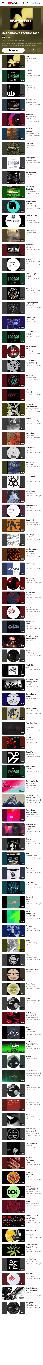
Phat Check (29, 641)
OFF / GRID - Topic (31, 595)
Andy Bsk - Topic (31, 102)
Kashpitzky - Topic (31, 566)
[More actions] (39, 50)
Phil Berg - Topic (31, 1162)
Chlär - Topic (29, 508)
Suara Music (30, 785)
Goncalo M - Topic (31, 856)
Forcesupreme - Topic (32, 1102)
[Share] (33, 50)
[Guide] (3, 3)
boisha (28, 901)
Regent (28, 1145)
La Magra (29, 1177)
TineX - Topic (30, 319)
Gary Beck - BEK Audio (33, 1191)
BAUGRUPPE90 (30, 363)
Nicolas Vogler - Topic (32, 814)
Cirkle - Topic (30, 1116)
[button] (21, 19)
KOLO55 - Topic (30, 653)
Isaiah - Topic (30, 479)
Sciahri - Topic (30, 435)
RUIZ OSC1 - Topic (31, 885)
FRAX (27, 667)
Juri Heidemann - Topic (33, 421)
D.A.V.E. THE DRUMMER (33, 1133)
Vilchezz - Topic (31, 928)
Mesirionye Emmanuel (33, 409)
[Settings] (27, 3)
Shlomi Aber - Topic (32, 1305)
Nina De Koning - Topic (33, 133)
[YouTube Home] (13, 3)
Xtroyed (28, 684)
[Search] (23, 3)
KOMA (8, 37)
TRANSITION (29, 829)
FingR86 (28, 1046)
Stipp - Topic (29, 450)
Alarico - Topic (30, 754)
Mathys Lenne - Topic (32, 1203)
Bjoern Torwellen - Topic (33, 191)
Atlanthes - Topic (31, 88)
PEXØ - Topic (30, 119)
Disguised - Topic (31, 59)
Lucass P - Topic (31, 841)
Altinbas (28, 464)
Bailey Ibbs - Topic (31, 493)
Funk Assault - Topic (32, 1261)
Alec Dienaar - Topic (32, 522)
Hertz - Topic (29, 740)
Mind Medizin (30, 1220)
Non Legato (29, 1235)
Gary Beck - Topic (31, 232)
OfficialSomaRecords (32, 800)
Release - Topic (30, 247)
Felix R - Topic (30, 351)
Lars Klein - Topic (31, 986)
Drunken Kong (30, 206)
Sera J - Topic (30, 537)
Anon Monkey (30, 727)
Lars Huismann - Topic (33, 261)
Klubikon (28, 1293)
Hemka (28, 392)
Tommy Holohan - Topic (33, 711)
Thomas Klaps (30, 220)
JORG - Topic (30, 1276)
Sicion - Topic (30, 146)
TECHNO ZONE (30, 916)
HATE (27, 1249)
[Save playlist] (28, 50)
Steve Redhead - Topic (33, 290)
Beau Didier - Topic (31, 957)
